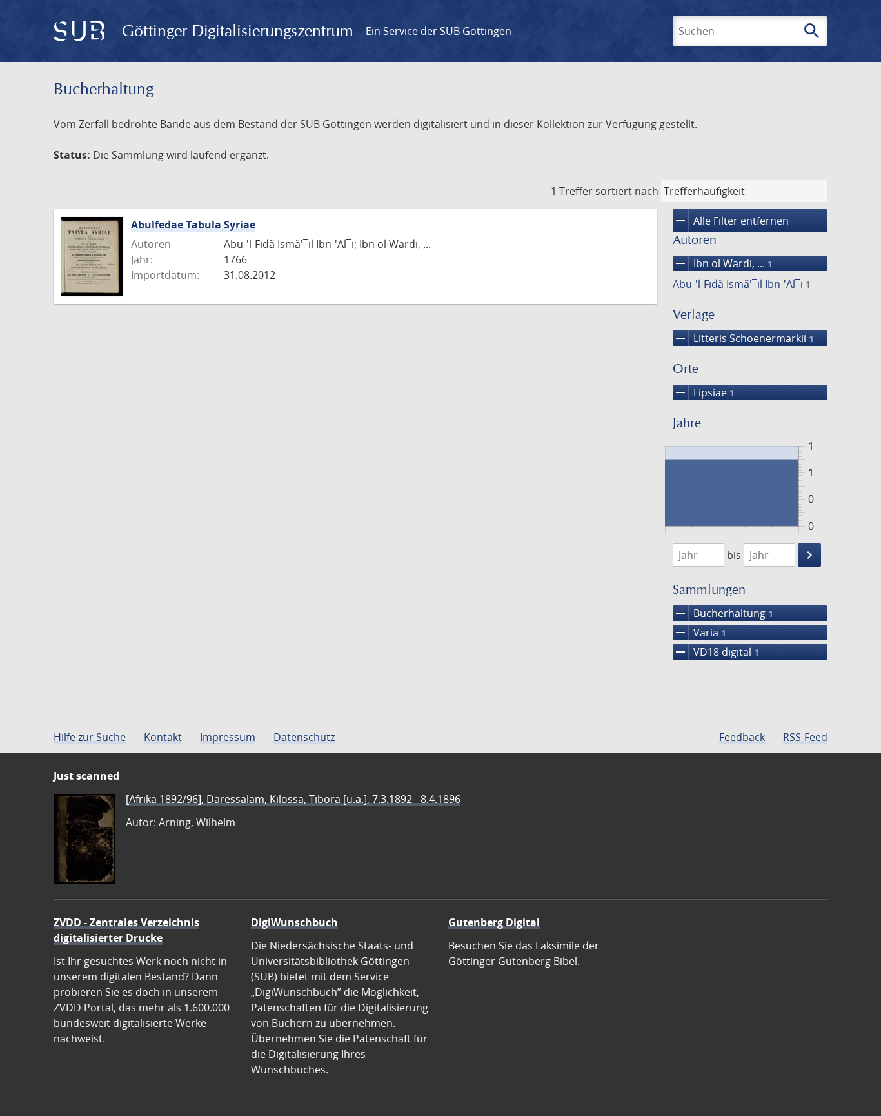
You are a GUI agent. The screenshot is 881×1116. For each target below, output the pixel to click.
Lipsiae (704, 392)
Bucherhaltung (723, 613)
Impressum (227, 737)
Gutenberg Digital (494, 922)
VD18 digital (716, 652)
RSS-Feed (805, 737)
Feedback (742, 737)
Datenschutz (304, 737)
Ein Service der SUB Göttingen (438, 31)
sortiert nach (626, 191)
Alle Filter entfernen (731, 220)
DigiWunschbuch (294, 922)
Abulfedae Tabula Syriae (193, 225)
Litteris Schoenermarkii (743, 338)
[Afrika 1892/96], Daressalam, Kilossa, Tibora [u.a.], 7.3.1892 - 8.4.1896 (293, 799)
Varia (699, 632)
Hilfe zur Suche (90, 737)
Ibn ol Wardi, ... (723, 263)
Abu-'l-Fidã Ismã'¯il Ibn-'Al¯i (742, 284)
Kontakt (163, 737)
